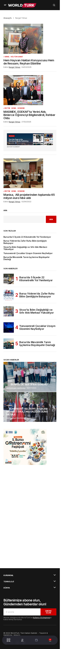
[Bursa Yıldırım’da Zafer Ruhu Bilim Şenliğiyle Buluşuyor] (8, 295)
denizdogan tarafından (16, 388)
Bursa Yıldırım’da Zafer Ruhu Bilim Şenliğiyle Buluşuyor (25, 242)
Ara (5, 210)
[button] (5, 5)
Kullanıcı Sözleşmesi (41, 617)
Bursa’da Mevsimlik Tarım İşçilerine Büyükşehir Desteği (26, 258)
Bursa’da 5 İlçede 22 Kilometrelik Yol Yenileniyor (27, 237)
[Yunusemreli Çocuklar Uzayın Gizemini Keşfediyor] (8, 327)
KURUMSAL (8, 575)
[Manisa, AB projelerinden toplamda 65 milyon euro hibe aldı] (29, 173)
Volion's (17, 635)
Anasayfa (7, 18)
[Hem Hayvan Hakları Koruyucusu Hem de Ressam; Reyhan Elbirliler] (29, 38)
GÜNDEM (21, 108)
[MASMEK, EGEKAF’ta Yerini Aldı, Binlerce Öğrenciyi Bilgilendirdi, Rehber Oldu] (29, 90)
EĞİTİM (7, 108)
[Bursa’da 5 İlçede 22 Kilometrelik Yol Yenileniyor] (8, 279)
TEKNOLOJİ (8, 582)
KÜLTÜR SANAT (17, 57)
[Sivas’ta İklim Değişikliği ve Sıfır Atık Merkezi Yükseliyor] (8, 311)
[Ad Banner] (30, 139)
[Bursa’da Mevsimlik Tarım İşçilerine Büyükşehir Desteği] (8, 343)
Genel (7, 57)
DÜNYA (6, 588)
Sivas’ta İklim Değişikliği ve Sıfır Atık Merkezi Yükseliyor (25, 248)
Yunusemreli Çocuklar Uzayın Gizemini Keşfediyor (28, 253)
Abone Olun (48, 612)
